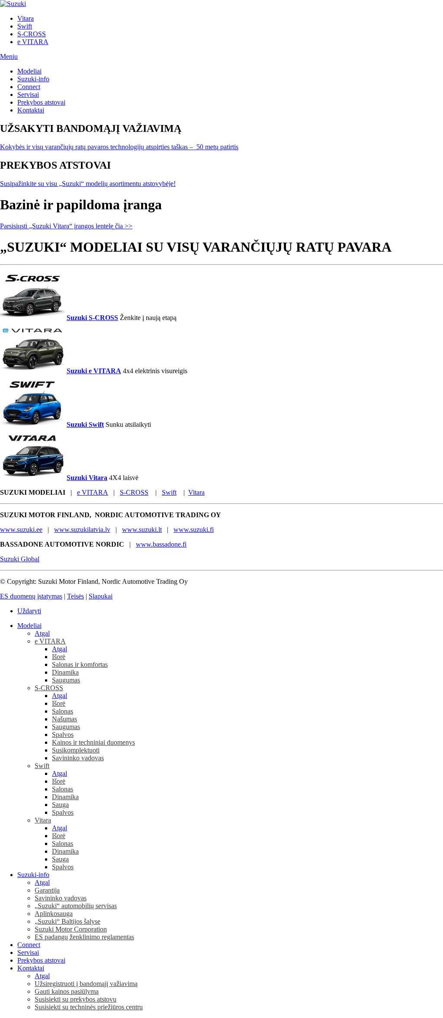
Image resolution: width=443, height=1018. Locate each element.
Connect (28, 86)
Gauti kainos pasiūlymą (67, 991)
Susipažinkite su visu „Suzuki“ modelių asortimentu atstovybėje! (88, 183)
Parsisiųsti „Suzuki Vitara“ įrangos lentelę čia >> (66, 226)
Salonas (62, 711)
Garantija (47, 890)
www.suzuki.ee (21, 529)
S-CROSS (31, 34)
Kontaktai (30, 110)
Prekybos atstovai (41, 102)
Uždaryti (29, 611)
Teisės (75, 596)
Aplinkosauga (54, 913)
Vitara (25, 18)
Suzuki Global (19, 559)
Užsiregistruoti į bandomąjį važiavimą (86, 983)
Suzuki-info (33, 79)
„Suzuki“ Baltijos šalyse (67, 921)
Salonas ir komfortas (80, 664)
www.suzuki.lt (142, 529)
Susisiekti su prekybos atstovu (75, 999)
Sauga (60, 804)
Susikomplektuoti (76, 750)
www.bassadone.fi (161, 544)
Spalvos (63, 734)
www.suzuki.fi (193, 529)
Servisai (28, 94)
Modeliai (29, 71)
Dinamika (65, 672)
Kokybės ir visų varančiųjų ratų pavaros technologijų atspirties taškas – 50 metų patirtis (119, 146)
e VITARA (32, 41)
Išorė (58, 656)
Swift (24, 26)
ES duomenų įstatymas (31, 596)
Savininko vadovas (78, 758)
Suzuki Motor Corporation (71, 929)
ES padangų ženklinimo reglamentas (84, 937)
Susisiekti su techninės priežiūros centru (89, 1007)
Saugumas (66, 680)
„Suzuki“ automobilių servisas (76, 905)
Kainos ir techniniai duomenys (93, 742)
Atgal (42, 633)
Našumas (64, 719)
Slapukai (100, 596)
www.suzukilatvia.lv (82, 529)
